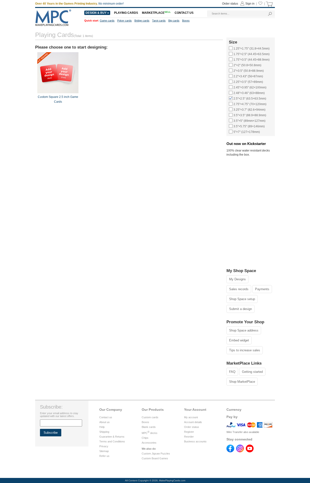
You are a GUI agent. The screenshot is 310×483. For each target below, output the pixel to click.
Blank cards (149, 426)
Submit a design (240, 309)
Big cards (173, 20)
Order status (191, 426)
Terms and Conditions (112, 441)
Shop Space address (243, 330)
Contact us (105, 417)
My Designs (237, 279)
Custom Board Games (155, 458)
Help (102, 426)
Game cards (107, 20)
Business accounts (195, 441)
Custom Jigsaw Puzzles (156, 453)
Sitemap (104, 451)
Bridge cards (141, 20)
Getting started (252, 372)
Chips (145, 437)
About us (104, 422)
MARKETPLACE (156, 12)
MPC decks (149, 433)
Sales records (238, 289)
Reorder (189, 436)
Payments (262, 289)
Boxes (145, 422)
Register (189, 431)
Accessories (149, 442)
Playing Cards (126, 12)
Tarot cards (159, 20)
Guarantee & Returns (111, 436)
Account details (193, 422)
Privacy (103, 446)
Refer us (104, 455)
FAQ (232, 372)
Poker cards (124, 20)
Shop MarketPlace (242, 381)
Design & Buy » (97, 12)
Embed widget (239, 340)
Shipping (104, 431)
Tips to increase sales (244, 350)
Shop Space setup (242, 299)
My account (191, 417)
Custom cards (150, 417)
